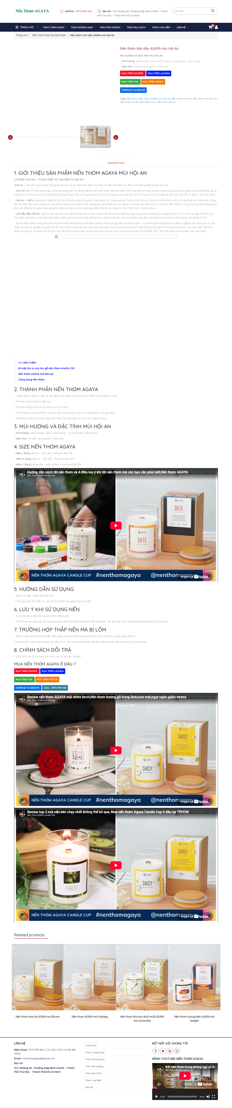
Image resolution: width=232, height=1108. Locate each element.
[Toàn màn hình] (213, 1096)
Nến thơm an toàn (181, 98)
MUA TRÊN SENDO (153, 81)
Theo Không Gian (82, 27)
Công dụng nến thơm (31, 379)
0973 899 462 (84, 11)
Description (116, 163)
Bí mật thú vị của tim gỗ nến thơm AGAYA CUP (46, 368)
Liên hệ (181, 27)
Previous (10, 137)
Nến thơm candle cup (205, 98)
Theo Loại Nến (161, 27)
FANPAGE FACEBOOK (133, 90)
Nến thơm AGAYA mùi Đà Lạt (35, 373)
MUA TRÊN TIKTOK (47, 679)
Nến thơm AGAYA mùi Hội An (154, 98)
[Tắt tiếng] (208, 1096)
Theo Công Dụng (53, 27)
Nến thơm (132, 98)
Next (116, 137)
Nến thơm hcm (148, 101)
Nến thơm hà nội (129, 101)
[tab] (116, 163)
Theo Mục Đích (136, 27)
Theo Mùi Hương (110, 27)
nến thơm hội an (166, 101)
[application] (185, 1081)
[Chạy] (156, 1096)
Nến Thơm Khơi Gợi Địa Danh (49, 35)
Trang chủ (27, 27)
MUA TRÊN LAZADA (159, 73)
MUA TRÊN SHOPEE (133, 73)
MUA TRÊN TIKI (130, 81)
